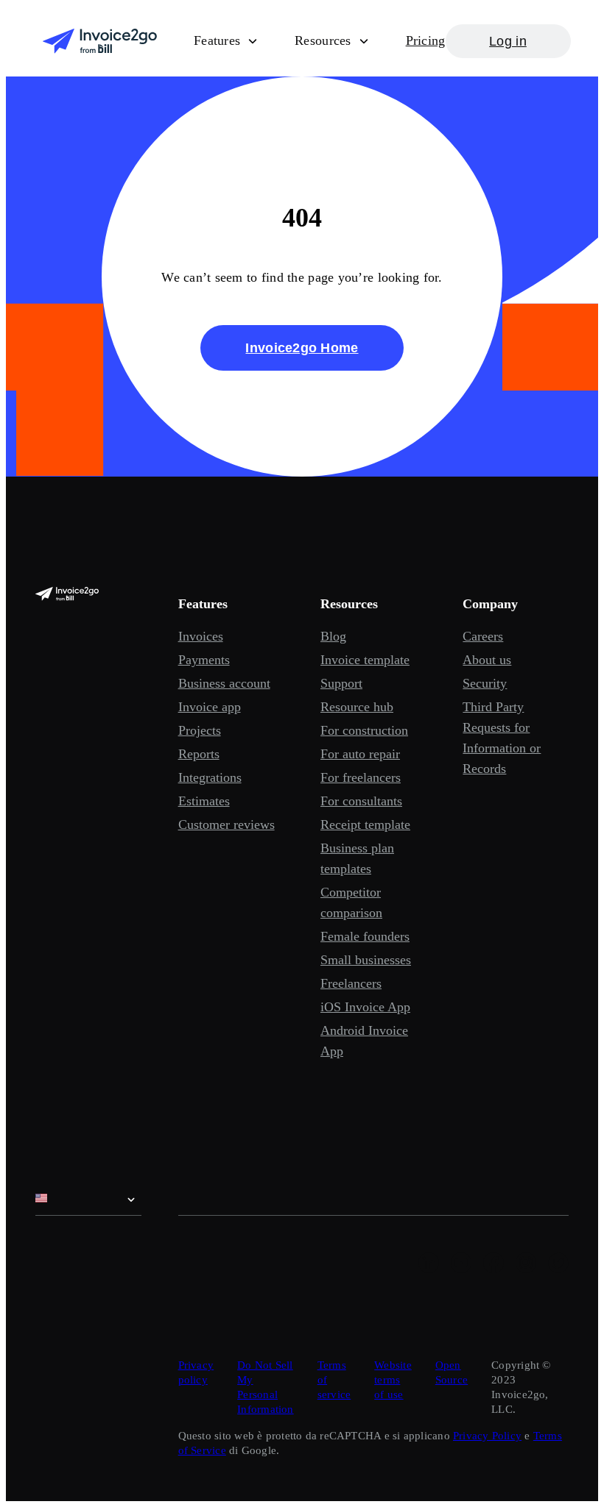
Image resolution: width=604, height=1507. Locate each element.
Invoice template (365, 659)
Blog (333, 636)
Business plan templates (357, 858)
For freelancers (360, 777)
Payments (204, 659)
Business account (224, 683)
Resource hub (356, 706)
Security (485, 683)
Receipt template (365, 824)
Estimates (204, 801)
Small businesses (365, 959)
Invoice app (209, 706)
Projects (199, 730)
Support (341, 683)
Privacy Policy (487, 1436)
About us (487, 659)
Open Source (451, 1372)
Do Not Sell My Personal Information (265, 1387)
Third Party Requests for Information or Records (502, 737)
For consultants (361, 801)
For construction (364, 730)
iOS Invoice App (365, 1007)
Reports (199, 754)
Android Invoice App (364, 1040)
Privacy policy (196, 1372)
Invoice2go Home (301, 348)
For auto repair (360, 754)
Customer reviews (226, 824)
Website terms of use (393, 1379)
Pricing (426, 40)
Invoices (200, 636)
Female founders (365, 936)
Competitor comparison (351, 902)
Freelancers (351, 983)
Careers (483, 636)
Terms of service (334, 1379)
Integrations (210, 777)
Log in (508, 41)
